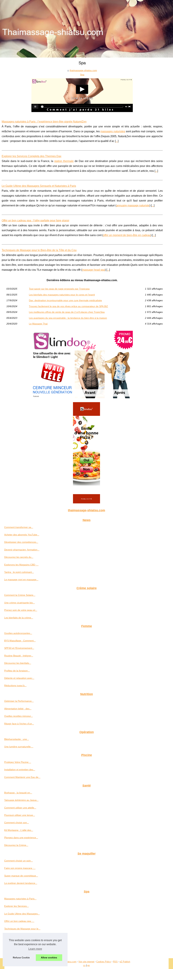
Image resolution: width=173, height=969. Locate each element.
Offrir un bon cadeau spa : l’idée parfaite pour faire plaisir (35, 220)
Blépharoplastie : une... (16, 739)
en (88, 965)
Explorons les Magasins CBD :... (21, 564)
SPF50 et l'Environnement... (19, 648)
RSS (115, 961)
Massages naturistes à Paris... (20, 898)
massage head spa (93, 269)
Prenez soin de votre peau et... (20, 610)
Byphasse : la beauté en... (18, 792)
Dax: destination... (13, 951)
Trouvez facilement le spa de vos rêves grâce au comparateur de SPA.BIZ (68, 306)
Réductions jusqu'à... (15, 685)
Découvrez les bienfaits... (17, 663)
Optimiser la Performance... (19, 701)
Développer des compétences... (21, 542)
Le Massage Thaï (38, 323)
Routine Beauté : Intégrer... (18, 655)
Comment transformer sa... (18, 527)
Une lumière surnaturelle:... (18, 746)
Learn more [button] (35, 948)
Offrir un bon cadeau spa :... (19, 921)
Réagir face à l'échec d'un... (19, 723)
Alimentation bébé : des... (17, 708)
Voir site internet (86, 961)
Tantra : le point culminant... (19, 572)
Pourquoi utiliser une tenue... (19, 815)
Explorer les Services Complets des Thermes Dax (31, 156)
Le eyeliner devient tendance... (20, 883)
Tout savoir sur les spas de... (19, 936)
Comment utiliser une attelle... (20, 807)
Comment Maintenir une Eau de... (22, 777)
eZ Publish (125, 961)
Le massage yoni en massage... (21, 579)
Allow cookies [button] (49, 957)
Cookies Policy (103, 961)
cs (84, 965)
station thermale (64, 161)
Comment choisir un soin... (18, 860)
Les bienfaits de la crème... (18, 617)
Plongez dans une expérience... (21, 837)
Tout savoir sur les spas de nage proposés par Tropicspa (59, 289)
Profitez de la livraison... (17, 670)
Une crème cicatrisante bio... (19, 602)
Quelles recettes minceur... (18, 716)
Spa (82, 74)
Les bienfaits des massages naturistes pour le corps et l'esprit (62, 294)
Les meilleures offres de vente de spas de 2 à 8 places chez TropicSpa (67, 312)
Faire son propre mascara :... (19, 868)
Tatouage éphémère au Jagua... (21, 800)
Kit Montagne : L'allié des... (18, 830)
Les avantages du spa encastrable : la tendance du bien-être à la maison (68, 318)
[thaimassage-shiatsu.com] (86, 29)
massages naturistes (112, 131)
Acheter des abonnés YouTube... (21, 534)
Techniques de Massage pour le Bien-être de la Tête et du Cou (39, 250)
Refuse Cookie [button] (21, 957)
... (117, 141)
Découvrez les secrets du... (18, 557)
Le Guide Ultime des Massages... (22, 913)
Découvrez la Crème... (16, 845)
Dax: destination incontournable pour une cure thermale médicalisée (65, 300)
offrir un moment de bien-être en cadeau (127, 235)
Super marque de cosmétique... (21, 875)
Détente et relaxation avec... (19, 678)
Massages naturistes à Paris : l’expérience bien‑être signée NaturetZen (44, 121)
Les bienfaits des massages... (20, 943)
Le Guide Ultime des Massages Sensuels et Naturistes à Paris (39, 185)
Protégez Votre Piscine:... (17, 762)
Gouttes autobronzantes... (18, 633)
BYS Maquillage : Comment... (20, 640)
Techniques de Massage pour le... (22, 928)
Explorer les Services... (16, 906)
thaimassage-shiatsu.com (83, 70)
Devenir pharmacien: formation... (21, 549)
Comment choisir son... (16, 822)
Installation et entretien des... (19, 769)
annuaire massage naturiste (133, 205)
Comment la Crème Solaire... (19, 595)
